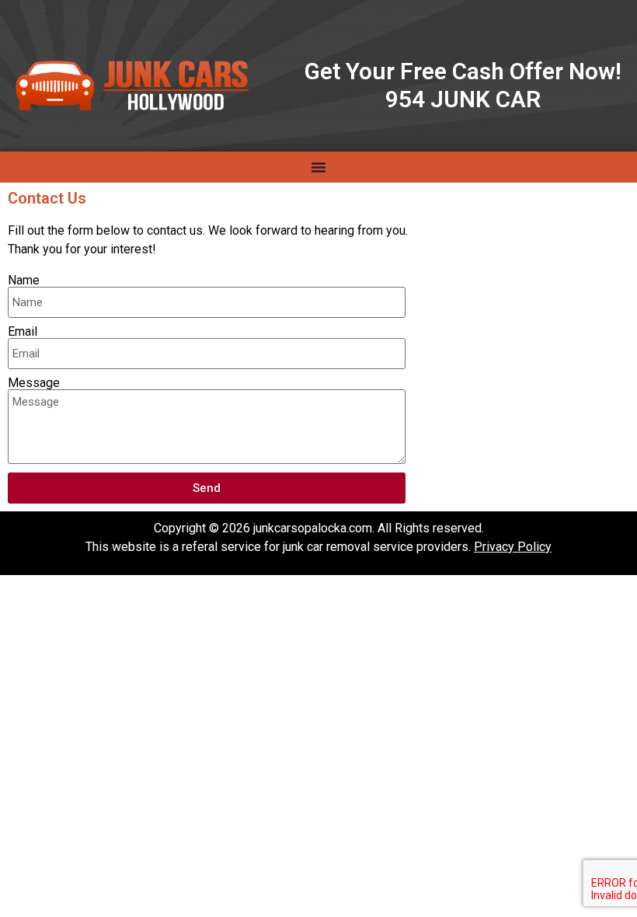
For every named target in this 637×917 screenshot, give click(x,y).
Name (24, 280)
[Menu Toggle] (318, 167)
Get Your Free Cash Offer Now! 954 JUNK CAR (463, 85)
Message (34, 383)
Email (22, 332)
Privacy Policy (513, 546)
